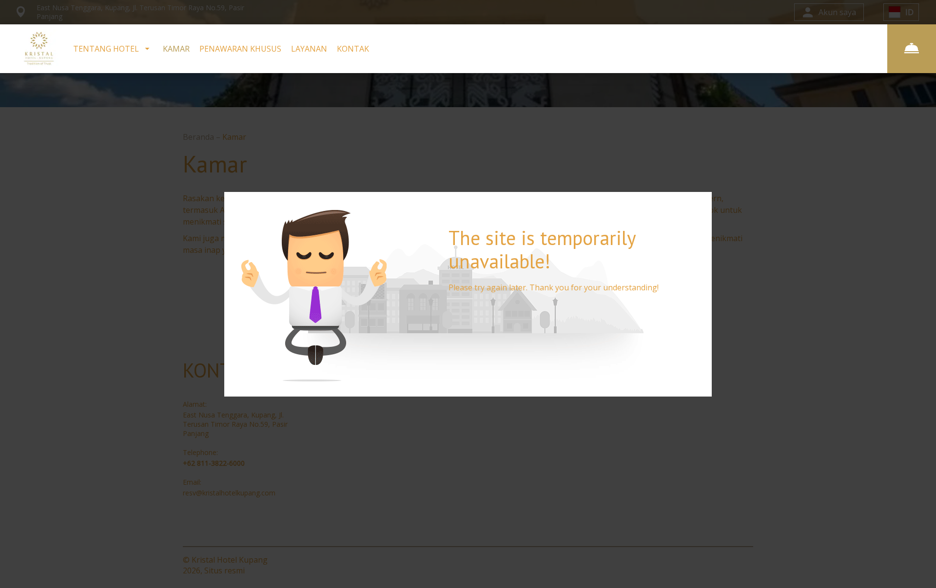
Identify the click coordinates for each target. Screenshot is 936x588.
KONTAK (353, 48)
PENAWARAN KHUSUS (240, 48)
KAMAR (176, 48)
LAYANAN (309, 48)
